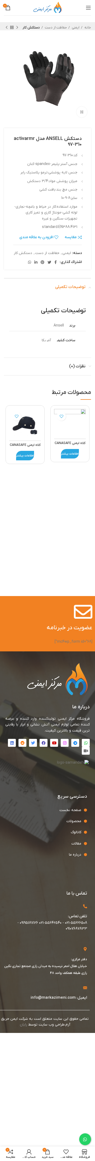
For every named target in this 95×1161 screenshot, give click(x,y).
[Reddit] (22, 743)
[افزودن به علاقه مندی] (61, 416)
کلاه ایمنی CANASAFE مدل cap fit (25, 447)
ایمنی (75, 27)
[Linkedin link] (36, 262)
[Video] (86, 751)
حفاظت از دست (55, 27)
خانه (87, 27)
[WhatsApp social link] (29, 262)
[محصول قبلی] (17, 27)
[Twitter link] (49, 262)
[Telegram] (75, 743)
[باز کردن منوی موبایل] (88, 7)
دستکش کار (31, 27)
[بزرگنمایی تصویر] (82, 112)
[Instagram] (65, 743)
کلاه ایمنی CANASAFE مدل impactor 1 (70, 445)
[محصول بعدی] (6, 27)
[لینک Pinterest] (42, 262)
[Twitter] (33, 743)
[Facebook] (44, 743)
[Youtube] (54, 743)
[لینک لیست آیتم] (43, 810)
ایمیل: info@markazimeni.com (59, 997)
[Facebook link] (55, 262)
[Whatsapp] (86, 743)
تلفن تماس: (77, 916)
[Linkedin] (12, 743)
